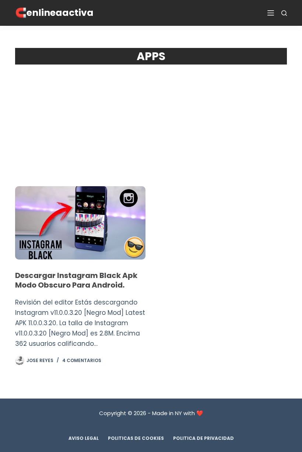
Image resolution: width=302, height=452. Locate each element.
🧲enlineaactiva (54, 12)
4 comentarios (81, 360)
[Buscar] (284, 13)
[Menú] (270, 13)
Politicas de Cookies (136, 438)
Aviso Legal (84, 438)
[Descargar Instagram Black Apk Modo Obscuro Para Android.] (80, 223)
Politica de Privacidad (203, 438)
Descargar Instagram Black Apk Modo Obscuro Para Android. (76, 280)
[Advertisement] (151, 119)
